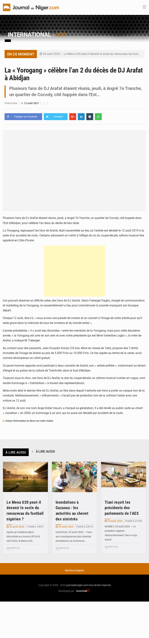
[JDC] (31, 7)
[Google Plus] (72, 116)
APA (60, 34)
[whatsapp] (98, 116)
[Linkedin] (81, 116)
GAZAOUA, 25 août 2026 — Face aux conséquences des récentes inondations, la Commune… (74, 536)
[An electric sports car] (25, 477)
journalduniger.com (77, 585)
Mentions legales (74, 570)
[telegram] (89, 116)
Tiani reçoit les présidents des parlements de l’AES (122, 508)
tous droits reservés (100, 585)
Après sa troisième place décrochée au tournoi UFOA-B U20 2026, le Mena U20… (23, 536)
